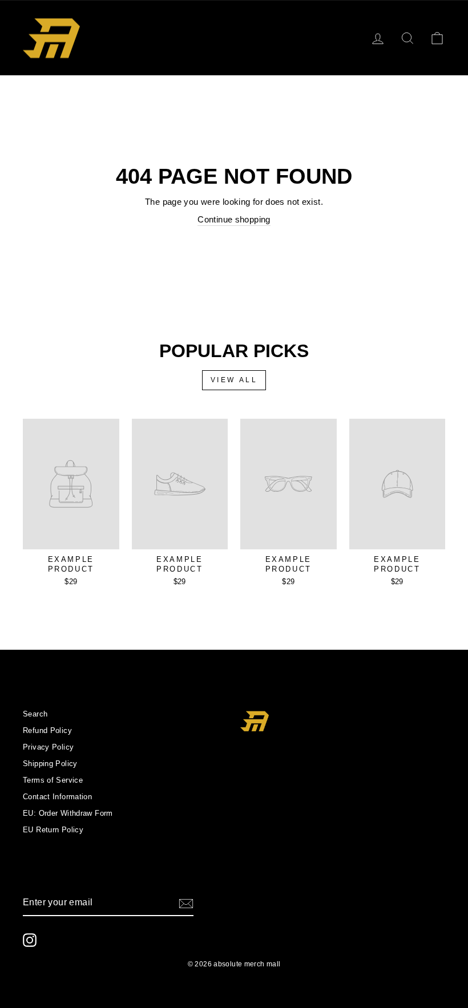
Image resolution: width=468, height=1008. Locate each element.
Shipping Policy (50, 763)
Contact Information (57, 796)
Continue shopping (233, 219)
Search (35, 714)
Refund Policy (47, 730)
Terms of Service (53, 780)
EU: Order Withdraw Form (68, 813)
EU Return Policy (53, 829)
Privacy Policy (48, 747)
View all (234, 380)
